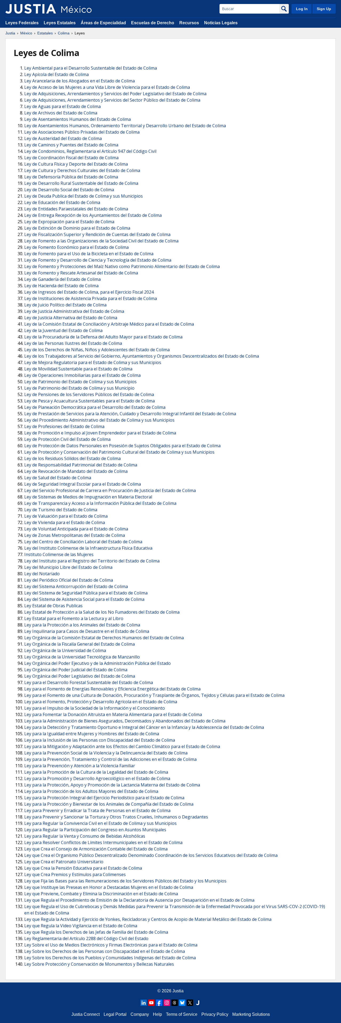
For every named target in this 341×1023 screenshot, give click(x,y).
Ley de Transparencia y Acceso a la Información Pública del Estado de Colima (100, 503)
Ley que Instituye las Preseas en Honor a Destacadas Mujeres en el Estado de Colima (108, 887)
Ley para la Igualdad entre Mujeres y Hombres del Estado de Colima (91, 734)
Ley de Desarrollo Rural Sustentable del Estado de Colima (81, 183)
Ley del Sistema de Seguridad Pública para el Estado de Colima (86, 593)
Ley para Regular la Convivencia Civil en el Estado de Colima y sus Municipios (100, 823)
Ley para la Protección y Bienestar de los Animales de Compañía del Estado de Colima (108, 804)
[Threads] (174, 1003)
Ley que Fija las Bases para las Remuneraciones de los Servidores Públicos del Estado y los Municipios (125, 881)
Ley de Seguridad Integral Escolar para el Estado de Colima (82, 484)
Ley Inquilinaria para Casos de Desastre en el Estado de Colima (86, 631)
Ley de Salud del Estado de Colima (57, 478)
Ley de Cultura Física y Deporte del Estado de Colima (76, 164)
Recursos (189, 23)
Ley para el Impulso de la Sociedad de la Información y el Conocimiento (94, 708)
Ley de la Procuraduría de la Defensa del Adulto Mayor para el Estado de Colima (103, 337)
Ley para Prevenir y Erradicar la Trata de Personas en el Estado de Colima (97, 810)
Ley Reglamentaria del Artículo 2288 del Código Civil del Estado (86, 938)
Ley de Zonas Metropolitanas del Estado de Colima (74, 535)
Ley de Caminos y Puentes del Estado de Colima (71, 145)
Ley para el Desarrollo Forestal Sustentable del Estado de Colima (88, 682)
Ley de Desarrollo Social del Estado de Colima (69, 190)
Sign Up (324, 9)
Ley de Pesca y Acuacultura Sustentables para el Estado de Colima (89, 401)
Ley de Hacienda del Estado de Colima (61, 286)
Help (157, 1014)
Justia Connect (85, 1014)
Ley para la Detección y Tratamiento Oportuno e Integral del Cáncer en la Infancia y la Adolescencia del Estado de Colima (144, 727)
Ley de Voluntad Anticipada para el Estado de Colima (76, 529)
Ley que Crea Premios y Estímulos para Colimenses (75, 874)
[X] (190, 1003)
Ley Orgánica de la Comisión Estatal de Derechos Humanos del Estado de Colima (104, 638)
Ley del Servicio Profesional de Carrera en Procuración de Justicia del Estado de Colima (110, 490)
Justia (10, 33)
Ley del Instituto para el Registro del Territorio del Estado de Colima (92, 561)
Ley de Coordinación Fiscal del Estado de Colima (71, 158)
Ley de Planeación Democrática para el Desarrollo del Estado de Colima (94, 407)
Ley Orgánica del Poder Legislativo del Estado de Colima (79, 676)
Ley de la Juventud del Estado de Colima (63, 330)
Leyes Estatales (60, 23)
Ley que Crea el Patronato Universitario (63, 862)
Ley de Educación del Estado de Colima (62, 202)
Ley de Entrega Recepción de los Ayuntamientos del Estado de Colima (93, 215)
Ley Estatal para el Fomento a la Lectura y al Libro (73, 618)
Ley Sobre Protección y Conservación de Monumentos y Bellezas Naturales (99, 964)
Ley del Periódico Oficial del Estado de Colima (68, 580)
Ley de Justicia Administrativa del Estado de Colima (74, 311)
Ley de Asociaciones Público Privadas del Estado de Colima (82, 132)
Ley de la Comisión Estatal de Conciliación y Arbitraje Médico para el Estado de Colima (109, 324)
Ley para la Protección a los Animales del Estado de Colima (82, 625)
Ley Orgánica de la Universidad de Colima (65, 650)
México (26, 33)
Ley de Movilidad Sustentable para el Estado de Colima (78, 369)
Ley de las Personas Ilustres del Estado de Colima (73, 343)
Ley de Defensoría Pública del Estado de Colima (71, 177)
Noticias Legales (221, 23)
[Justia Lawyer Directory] (197, 1003)
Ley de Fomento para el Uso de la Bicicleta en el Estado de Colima (88, 254)
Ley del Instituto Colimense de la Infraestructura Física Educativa (88, 548)
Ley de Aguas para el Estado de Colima (62, 106)
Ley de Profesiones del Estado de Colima (64, 426)
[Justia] (30, 9)
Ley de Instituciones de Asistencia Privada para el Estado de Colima (90, 298)
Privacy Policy (214, 1014)
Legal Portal (115, 1014)
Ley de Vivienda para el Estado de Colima (64, 522)
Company (140, 1014)
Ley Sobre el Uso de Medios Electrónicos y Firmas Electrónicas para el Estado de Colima (110, 945)
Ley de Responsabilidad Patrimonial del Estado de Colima (80, 465)
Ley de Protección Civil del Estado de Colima (67, 439)
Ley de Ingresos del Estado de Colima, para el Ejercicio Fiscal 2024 (89, 292)
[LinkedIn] (143, 1003)
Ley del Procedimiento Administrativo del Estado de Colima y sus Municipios (99, 420)
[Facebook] (159, 1003)
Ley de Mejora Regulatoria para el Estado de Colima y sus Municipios (92, 362)
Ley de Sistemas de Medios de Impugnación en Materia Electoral (88, 497)
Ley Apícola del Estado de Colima (56, 74)
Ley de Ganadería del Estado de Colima (62, 279)
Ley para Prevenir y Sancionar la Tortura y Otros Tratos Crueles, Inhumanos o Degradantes (116, 817)
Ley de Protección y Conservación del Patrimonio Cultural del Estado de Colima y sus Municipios (119, 452)
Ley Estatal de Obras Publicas (53, 606)
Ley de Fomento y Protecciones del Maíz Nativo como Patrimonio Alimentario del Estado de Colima (122, 266)
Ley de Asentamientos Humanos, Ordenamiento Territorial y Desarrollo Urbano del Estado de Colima (125, 126)
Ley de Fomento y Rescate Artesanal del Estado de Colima (81, 273)
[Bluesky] (182, 1003)
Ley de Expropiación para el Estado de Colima (69, 222)
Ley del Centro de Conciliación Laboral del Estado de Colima (83, 542)
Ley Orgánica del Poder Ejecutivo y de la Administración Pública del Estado (97, 663)
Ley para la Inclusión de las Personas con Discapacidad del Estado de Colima (99, 740)
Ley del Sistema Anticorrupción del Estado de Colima (76, 586)
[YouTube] (151, 1003)
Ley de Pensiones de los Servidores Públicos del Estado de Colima (89, 394)
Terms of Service (181, 1014)
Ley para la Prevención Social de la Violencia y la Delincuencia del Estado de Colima (106, 753)
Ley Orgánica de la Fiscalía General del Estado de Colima (79, 644)
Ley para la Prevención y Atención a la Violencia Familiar (79, 766)
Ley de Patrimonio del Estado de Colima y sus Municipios (80, 382)
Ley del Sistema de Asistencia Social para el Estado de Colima (84, 599)
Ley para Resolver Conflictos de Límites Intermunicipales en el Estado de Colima (103, 842)
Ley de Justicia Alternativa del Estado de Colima (70, 318)
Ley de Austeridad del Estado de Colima (63, 138)
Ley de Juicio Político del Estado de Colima (65, 305)
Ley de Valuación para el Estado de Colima (66, 516)
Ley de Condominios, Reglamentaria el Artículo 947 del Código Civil (90, 151)
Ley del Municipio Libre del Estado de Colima (68, 567)
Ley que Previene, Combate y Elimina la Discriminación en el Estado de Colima (101, 894)
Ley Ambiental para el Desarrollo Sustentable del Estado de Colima (90, 68)
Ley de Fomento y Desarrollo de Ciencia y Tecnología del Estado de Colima (97, 260)
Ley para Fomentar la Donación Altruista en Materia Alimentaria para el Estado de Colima (113, 714)
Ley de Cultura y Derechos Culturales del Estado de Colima (82, 170)
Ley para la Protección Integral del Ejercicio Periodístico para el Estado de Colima (104, 798)
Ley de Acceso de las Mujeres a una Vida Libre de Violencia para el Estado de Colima (107, 87)
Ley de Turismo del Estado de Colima (60, 510)
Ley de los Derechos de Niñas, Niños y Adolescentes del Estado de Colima (97, 350)
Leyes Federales (22, 23)
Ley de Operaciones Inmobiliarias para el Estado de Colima (82, 375)
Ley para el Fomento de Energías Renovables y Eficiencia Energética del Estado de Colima (112, 689)
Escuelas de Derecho (152, 23)
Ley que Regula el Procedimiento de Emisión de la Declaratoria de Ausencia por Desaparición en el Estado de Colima (139, 900)
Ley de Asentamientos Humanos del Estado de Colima (77, 119)
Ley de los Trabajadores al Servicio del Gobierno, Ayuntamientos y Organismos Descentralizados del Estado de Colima (141, 356)
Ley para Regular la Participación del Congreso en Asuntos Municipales (95, 830)
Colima (64, 33)
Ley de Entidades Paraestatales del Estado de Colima (76, 209)
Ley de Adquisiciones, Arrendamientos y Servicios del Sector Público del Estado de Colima (112, 100)
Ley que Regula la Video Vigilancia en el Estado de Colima (80, 926)
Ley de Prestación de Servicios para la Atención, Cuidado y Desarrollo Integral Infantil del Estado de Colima (130, 414)
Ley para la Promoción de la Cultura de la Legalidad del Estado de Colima (96, 772)
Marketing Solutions (251, 1014)
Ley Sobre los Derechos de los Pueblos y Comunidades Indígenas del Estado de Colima (110, 958)
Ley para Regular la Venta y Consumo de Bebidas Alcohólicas (84, 836)
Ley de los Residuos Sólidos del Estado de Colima (72, 458)
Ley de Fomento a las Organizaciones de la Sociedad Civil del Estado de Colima (101, 241)
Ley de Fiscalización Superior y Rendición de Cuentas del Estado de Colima (97, 234)
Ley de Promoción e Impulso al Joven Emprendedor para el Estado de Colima (100, 433)
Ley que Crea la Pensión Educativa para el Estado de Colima (83, 868)
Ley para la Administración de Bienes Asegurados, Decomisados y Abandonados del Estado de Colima (124, 721)
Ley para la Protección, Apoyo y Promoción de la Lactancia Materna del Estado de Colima (112, 785)
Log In (302, 9)
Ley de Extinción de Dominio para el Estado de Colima (77, 228)
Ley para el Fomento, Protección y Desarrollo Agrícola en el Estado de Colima (100, 702)
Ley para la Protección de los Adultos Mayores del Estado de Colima (91, 791)
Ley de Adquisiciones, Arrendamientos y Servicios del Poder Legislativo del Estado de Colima (115, 94)
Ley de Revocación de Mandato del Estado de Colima (76, 471)
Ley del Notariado (42, 574)
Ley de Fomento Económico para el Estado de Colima (76, 247)
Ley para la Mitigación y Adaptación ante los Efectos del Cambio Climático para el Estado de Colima (122, 746)
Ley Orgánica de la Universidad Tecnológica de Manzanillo (82, 657)
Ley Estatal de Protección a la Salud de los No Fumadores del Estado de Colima (102, 612)
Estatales (45, 33)
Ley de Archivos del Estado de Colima (60, 113)
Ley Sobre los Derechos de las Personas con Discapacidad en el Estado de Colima (104, 951)
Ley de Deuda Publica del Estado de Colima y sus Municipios (83, 196)
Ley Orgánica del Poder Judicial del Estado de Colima (75, 670)
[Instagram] (167, 1003)
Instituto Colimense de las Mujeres (59, 554)
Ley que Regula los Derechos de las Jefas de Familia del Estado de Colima (96, 932)
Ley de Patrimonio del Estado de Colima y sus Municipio (79, 388)
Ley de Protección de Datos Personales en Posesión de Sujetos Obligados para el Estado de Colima (122, 446)
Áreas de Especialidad (103, 23)
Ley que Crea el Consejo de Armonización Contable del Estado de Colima (96, 849)
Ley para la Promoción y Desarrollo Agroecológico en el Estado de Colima (97, 778)
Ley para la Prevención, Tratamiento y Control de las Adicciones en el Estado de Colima (110, 759)
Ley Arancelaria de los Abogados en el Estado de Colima (79, 81)
